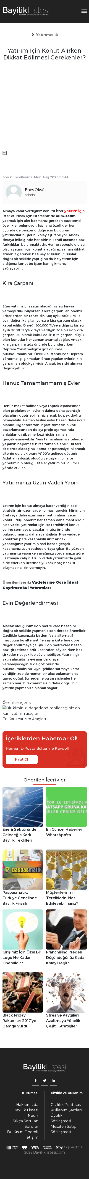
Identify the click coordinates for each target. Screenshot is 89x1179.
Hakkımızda (27, 1105)
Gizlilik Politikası (66, 1105)
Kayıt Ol (21, 759)
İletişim (31, 1137)
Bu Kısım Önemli (22, 1132)
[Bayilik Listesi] (26, 11)
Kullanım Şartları (66, 1110)
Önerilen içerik (17, 702)
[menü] (5, 153)
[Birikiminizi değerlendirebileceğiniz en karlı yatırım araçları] (45, 710)
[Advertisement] (44, 106)
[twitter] (44, 1081)
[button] (47, 35)
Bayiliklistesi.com (49, 1152)
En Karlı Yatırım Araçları (24, 719)
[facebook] (35, 1081)
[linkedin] (53, 1081)
